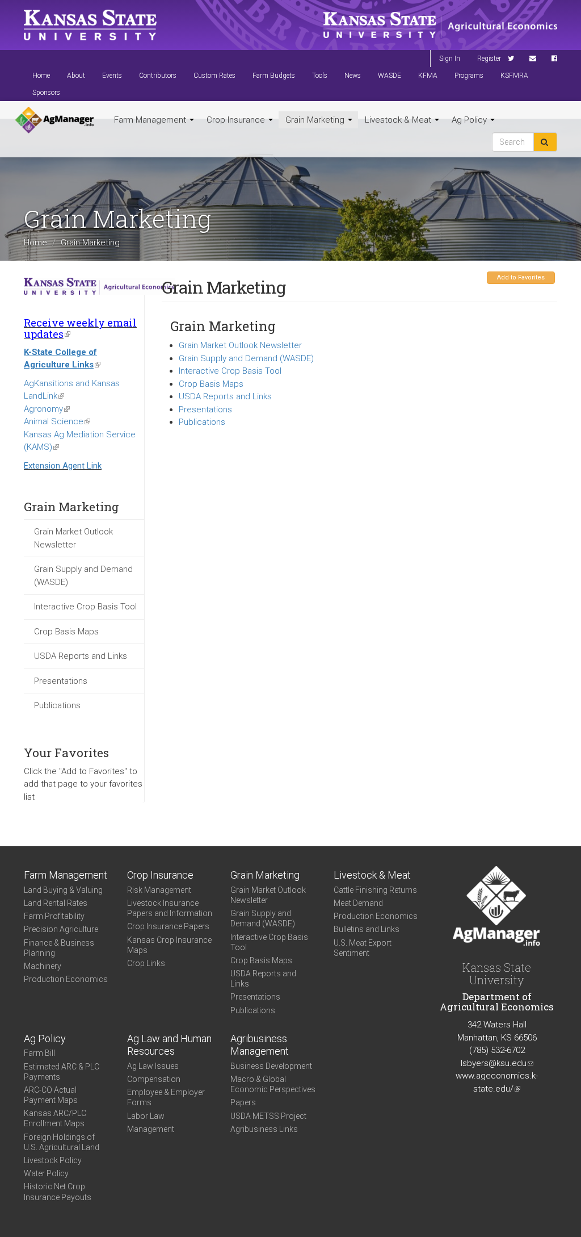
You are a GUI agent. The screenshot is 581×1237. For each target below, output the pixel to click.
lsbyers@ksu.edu (497, 1063)
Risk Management (159, 890)
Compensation (153, 1079)
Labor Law (146, 1116)
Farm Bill (39, 1053)
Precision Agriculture (61, 929)
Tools (319, 76)
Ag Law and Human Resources (169, 1045)
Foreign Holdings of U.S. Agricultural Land (61, 1142)
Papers (243, 1102)
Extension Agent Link (63, 466)
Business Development (271, 1066)
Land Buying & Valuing (63, 890)
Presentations (60, 681)
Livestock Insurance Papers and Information (169, 908)
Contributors (157, 76)
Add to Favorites (521, 277)
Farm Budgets (273, 76)
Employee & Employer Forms (166, 1097)
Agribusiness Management (259, 1045)
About (76, 76)
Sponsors (46, 93)
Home (41, 76)
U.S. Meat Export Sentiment (362, 948)
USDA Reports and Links (80, 656)
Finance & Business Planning (59, 948)
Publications (57, 705)
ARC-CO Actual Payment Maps (51, 1095)
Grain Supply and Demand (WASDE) (83, 575)
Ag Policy (470, 120)
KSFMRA (514, 76)
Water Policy (46, 1173)
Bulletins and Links (366, 929)
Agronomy (47, 409)
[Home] (54, 120)
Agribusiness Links (264, 1129)
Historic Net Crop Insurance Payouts (57, 1191)
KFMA (427, 76)
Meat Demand (358, 903)
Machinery (42, 966)
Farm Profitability (54, 916)
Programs (468, 76)
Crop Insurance (237, 120)
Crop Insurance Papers (168, 926)
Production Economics (66, 979)
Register (489, 58)
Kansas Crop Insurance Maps (169, 945)
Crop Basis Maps (66, 631)
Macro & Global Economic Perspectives (272, 1084)
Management (150, 1129)
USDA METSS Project (268, 1116)
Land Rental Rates (55, 903)
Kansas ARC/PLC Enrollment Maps (55, 1118)
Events (112, 76)
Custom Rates (214, 76)
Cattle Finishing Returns (375, 890)
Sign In (449, 58)
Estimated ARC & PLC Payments (61, 1071)
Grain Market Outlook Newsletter (73, 538)
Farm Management (151, 120)
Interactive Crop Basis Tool (85, 606)
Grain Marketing (316, 120)
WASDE (389, 76)
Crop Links (146, 963)
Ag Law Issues (153, 1066)
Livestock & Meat (399, 120)
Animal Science (57, 421)
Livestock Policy (53, 1160)
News (352, 76)
